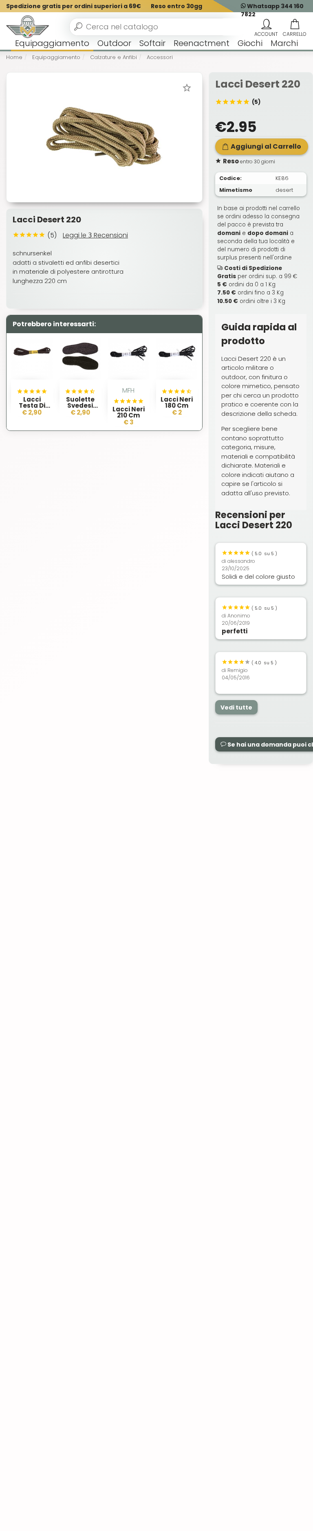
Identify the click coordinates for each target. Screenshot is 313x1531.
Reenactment (201, 43)
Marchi (284, 43)
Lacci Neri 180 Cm (177, 402)
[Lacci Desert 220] (104, 136)
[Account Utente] (266, 24)
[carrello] (294, 24)
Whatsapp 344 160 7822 (272, 10)
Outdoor (114, 43)
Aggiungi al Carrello (266, 146)
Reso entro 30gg (176, 6)
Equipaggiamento (52, 43)
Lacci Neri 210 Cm (128, 412)
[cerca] (78, 26)
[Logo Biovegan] (27, 27)
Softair (152, 43)
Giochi (250, 43)
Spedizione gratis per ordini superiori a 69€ (73, 6)
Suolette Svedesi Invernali (80, 405)
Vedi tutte (236, 707)
